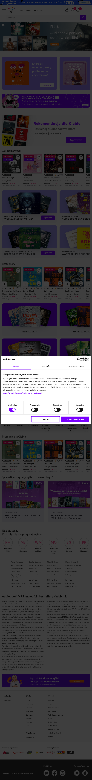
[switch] (34, 410)
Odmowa (45, 419)
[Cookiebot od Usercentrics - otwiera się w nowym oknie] (78, 359)
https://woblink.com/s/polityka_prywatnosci (22, 393)
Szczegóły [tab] (46, 366)
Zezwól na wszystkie (75, 419)
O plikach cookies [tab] (76, 366)
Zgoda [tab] (16, 366)
